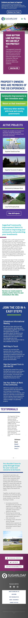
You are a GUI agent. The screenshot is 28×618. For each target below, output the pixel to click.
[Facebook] (14, 586)
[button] (22, 18)
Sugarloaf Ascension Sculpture (14, 170)
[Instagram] (17, 586)
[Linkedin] (10, 586)
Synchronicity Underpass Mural (14, 188)
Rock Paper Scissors (21, 611)
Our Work (14, 594)
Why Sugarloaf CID (14, 597)
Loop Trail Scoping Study (12, 207)
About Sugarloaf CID (14, 591)
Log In (14, 612)
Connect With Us (14, 602)
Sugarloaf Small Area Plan (12, 151)
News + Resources (14, 599)
